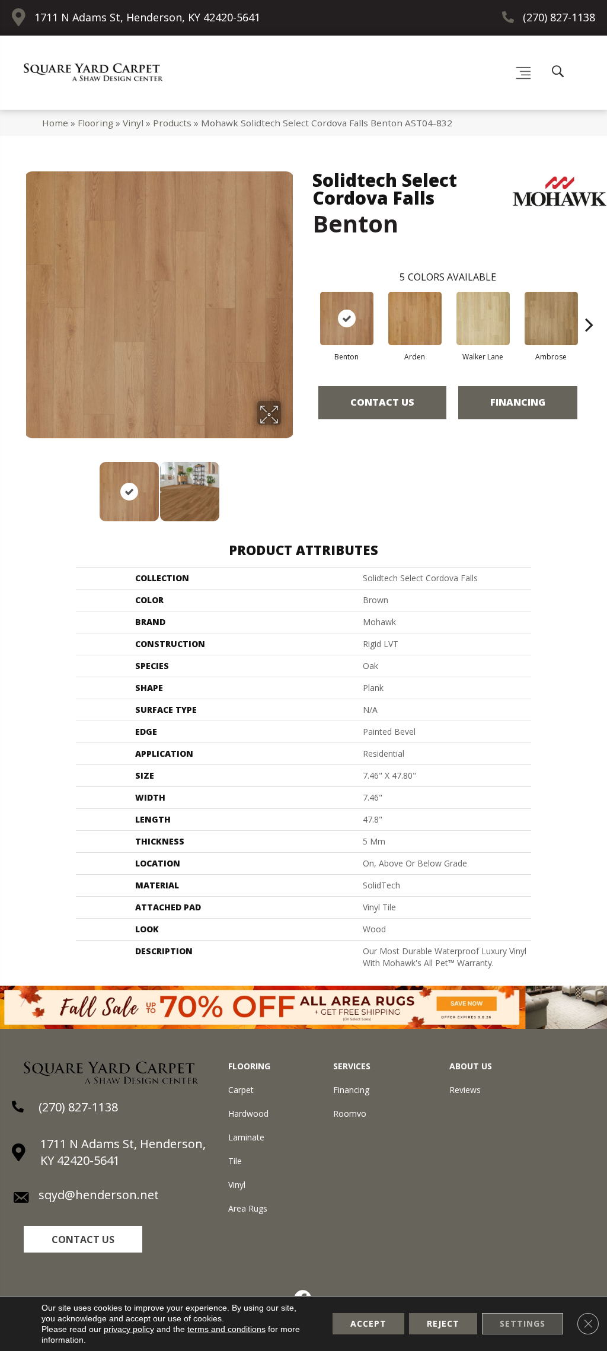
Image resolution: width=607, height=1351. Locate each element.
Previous (30, 486)
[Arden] (415, 318)
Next (289, 486)
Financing (517, 402)
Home (55, 123)
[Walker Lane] (483, 318)
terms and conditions (226, 1329)
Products (172, 123)
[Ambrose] (551, 318)
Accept (368, 1323)
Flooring (95, 123)
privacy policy (129, 1329)
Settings (522, 1323)
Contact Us (382, 402)
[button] (83, 1239)
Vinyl (133, 123)
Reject (443, 1323)
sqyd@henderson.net (99, 1195)
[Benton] (346, 318)
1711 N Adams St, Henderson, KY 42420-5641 (147, 17)
